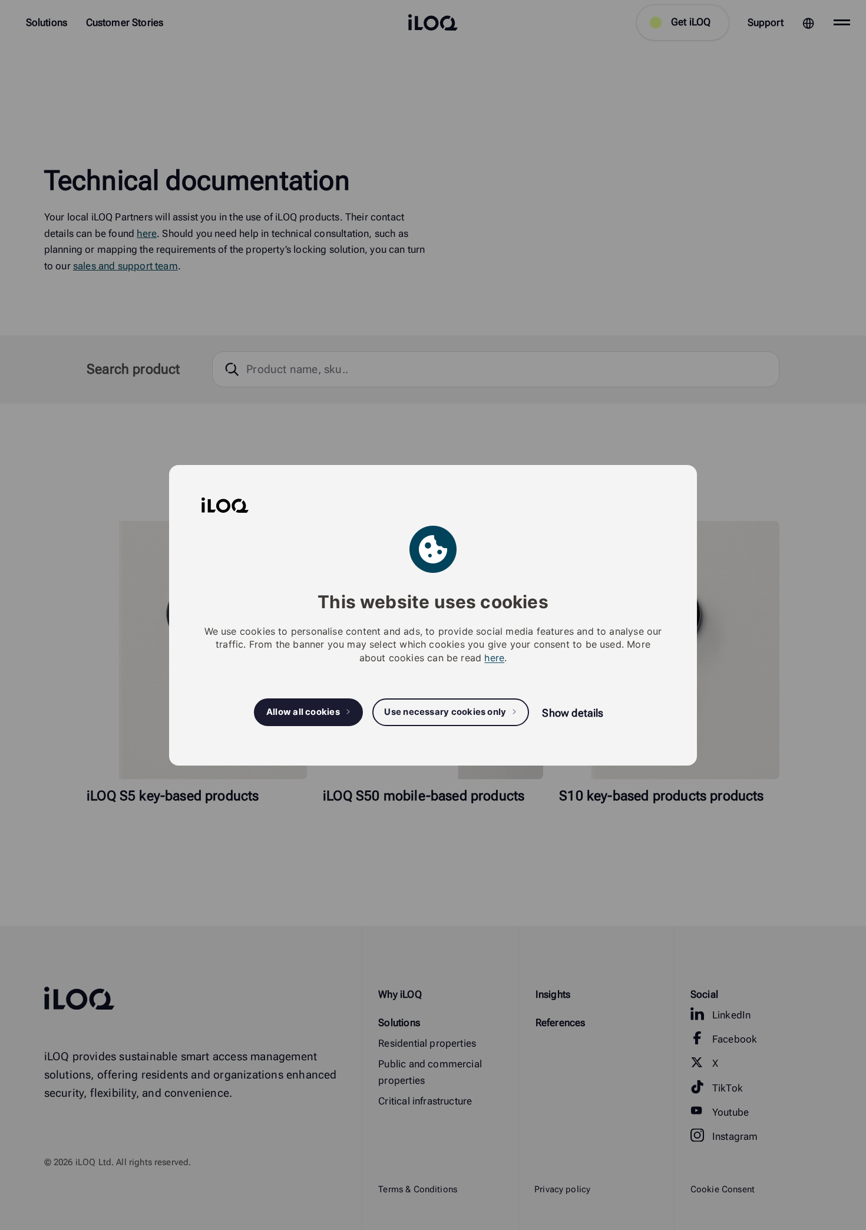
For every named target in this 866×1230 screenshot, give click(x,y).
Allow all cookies (303, 712)
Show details (572, 713)
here (494, 657)
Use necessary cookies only (445, 712)
